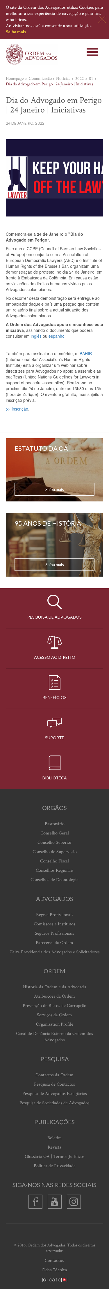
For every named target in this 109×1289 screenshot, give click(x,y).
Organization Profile (54, 1024)
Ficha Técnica (54, 1269)
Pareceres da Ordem (54, 943)
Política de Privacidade (55, 1166)
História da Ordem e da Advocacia (54, 987)
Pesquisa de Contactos (54, 1084)
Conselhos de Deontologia (54, 880)
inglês (36, 336)
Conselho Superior (54, 842)
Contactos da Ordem (54, 1075)
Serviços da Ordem (54, 1015)
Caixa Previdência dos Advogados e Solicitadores (55, 952)
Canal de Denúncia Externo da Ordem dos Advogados (54, 1037)
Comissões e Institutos (54, 924)
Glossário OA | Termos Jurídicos (55, 1157)
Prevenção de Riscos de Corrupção (54, 1006)
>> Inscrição (17, 409)
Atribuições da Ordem (54, 996)
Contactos (54, 1260)
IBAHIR (85, 353)
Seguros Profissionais (54, 933)
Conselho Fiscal (54, 861)
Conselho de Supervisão (55, 852)
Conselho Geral (54, 833)
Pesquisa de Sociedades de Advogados (54, 1103)
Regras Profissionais (54, 915)
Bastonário (55, 824)
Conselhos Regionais (55, 870)
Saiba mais (16, 31)
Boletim (54, 1138)
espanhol (57, 336)
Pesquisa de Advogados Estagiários (54, 1094)
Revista (54, 1147)
